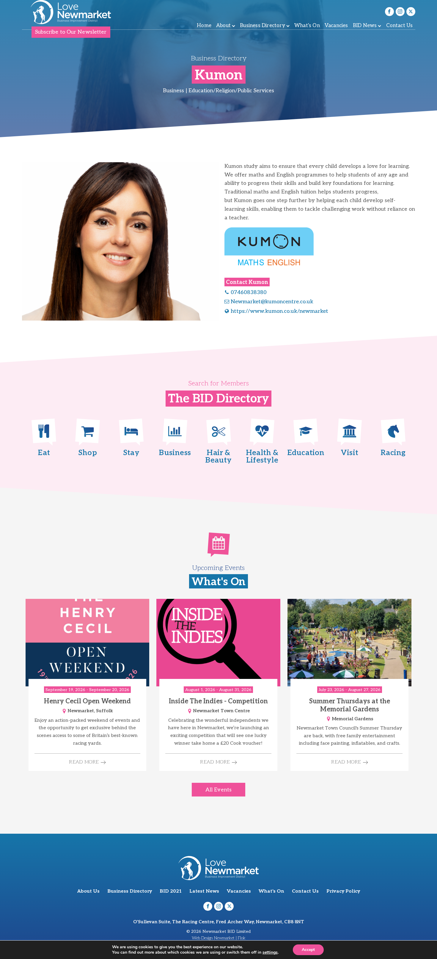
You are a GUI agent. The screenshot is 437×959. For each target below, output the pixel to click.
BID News (365, 26)
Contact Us (399, 26)
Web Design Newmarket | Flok (219, 938)
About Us (88, 891)
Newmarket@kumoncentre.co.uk (272, 302)
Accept (308, 949)
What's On (307, 26)
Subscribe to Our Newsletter (71, 32)
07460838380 (249, 292)
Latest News (204, 891)
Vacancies (336, 26)
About (223, 26)
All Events (218, 790)
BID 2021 (171, 891)
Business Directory (262, 26)
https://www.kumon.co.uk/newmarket (279, 311)
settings (270, 952)
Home (204, 26)
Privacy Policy (343, 891)
